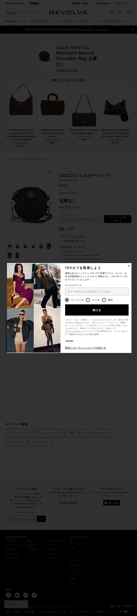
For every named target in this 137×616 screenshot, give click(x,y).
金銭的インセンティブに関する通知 (84, 334)
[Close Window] (128, 266)
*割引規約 (69, 341)
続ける (97, 310)
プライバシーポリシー (74, 331)
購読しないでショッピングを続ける (85, 347)
